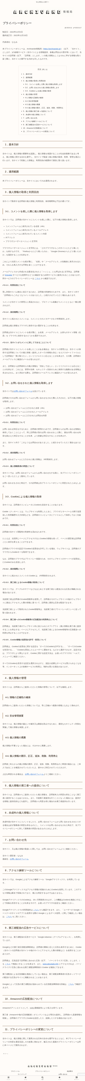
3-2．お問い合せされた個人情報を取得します (42, 87)
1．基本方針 (27, 74)
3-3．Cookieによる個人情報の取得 (38, 91)
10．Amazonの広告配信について (35, 128)
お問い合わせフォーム (23, 391)
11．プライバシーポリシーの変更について (39, 131)
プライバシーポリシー (42, 1071)
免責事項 (70, 1071)
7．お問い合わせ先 (30, 118)
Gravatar (9, 275)
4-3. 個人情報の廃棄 (32, 104)
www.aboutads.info (50, 964)
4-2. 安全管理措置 (31, 101)
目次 (39, 69)
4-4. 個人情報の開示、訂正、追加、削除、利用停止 (44, 108)
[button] (77, 528)
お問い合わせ (63, 1074)
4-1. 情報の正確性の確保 (34, 98)
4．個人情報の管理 (30, 94)
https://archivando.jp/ (52, 49)
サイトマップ (22, 1074)
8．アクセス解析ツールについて (35, 121)
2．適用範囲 (27, 77)
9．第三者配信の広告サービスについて (37, 125)
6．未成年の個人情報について (34, 114)
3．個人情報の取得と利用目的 (34, 81)
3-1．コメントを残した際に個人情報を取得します (43, 84)
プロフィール (15, 1071)
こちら (37, 278)
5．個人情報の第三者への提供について (37, 111)
